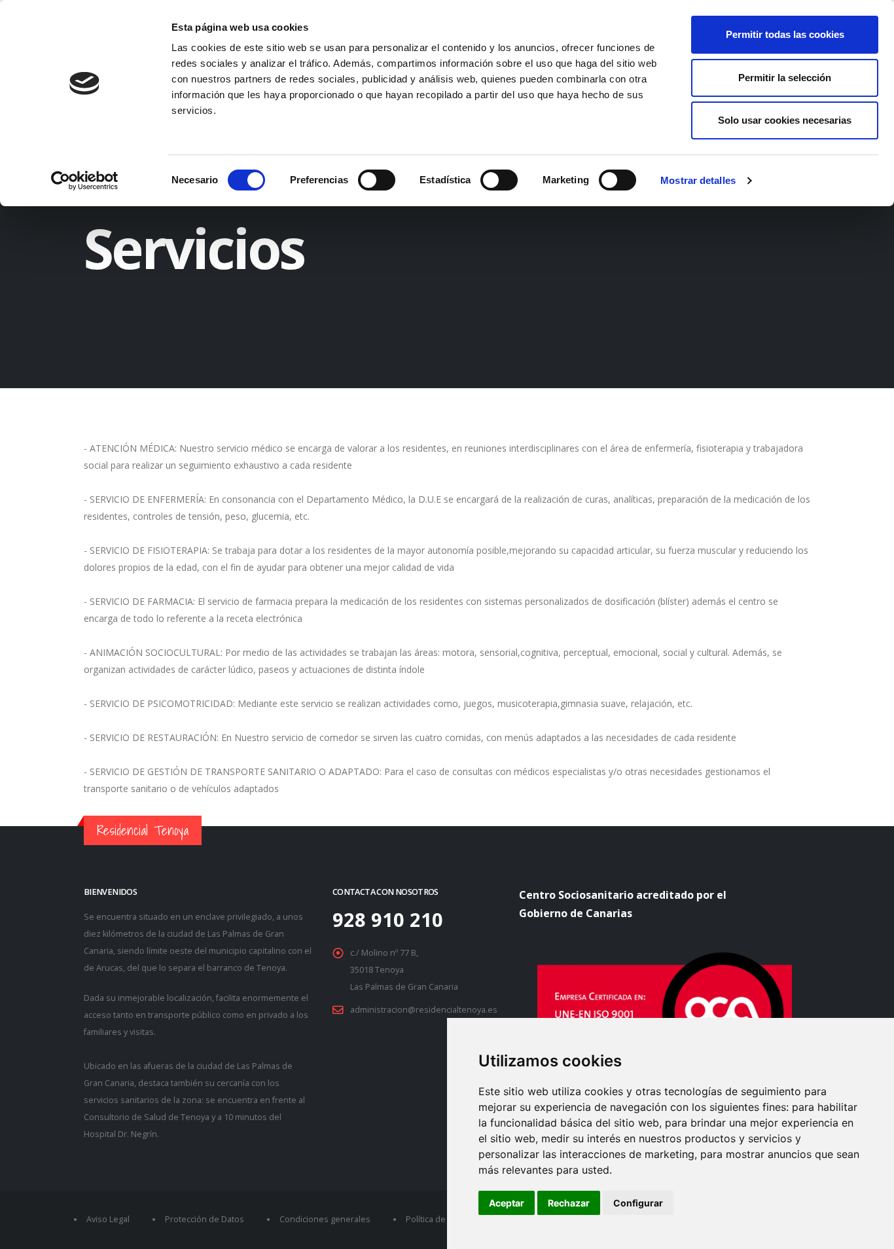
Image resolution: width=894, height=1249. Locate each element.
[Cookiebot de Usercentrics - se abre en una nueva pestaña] (84, 180)
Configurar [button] (638, 1202)
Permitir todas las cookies (785, 34)
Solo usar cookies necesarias (784, 120)
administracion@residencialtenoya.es (423, 1009)
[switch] (376, 180)
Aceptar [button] (506, 1202)
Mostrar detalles (698, 180)
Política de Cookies (442, 1219)
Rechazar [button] (569, 1202)
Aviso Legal (108, 1219)
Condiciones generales (324, 1219)
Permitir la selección (784, 77)
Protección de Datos (204, 1219)
